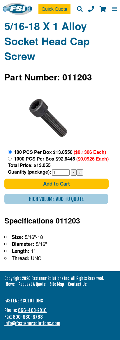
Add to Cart (56, 183)
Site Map (57, 284)
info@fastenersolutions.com (32, 323)
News (10, 284)
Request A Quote (32, 284)
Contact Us (77, 284)
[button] (56, 199)
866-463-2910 (32, 310)
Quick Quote (54, 9)
